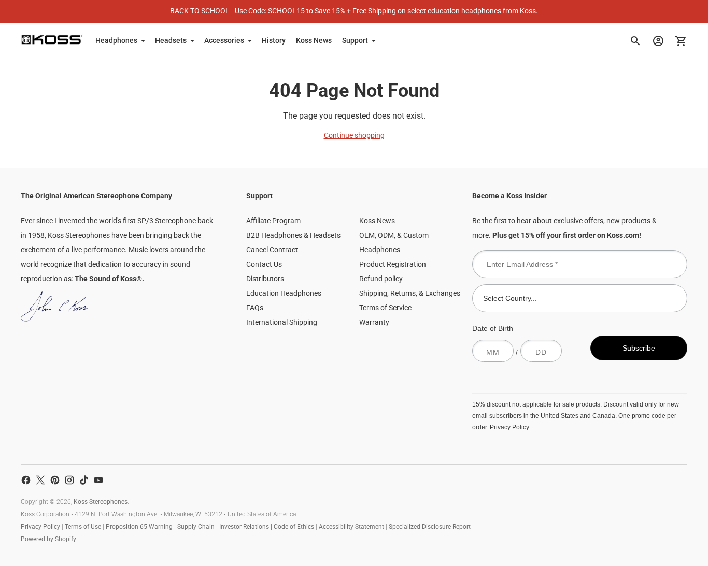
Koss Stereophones (101, 501)
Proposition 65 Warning (139, 526)
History (274, 40)
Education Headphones (283, 293)
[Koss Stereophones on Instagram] (69, 480)
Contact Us (264, 264)
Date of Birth (492, 328)
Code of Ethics (294, 526)
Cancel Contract (272, 249)
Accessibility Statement (351, 526)
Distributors (265, 278)
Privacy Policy (509, 427)
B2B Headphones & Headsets (293, 235)
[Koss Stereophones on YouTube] (98, 480)
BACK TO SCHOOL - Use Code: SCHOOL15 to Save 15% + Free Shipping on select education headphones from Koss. (354, 11)
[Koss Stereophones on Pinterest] (55, 480)
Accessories (224, 40)
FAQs (254, 307)
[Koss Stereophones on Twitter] (40, 480)
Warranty (374, 322)
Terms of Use (83, 526)
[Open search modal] (635, 41)
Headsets (171, 40)
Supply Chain (196, 526)
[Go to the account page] (658, 41)
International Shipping (281, 322)
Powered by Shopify (48, 539)
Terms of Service (385, 307)
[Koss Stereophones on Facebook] (26, 480)
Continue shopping (354, 135)
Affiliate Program (273, 220)
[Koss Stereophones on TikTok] (84, 480)
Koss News (314, 40)
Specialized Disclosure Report (430, 526)
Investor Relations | (246, 526)
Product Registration (392, 264)
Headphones (116, 40)
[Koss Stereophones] (52, 39)
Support (355, 40)
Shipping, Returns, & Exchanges (409, 293)
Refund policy (381, 278)
